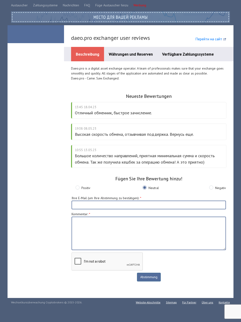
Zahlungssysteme (45, 5)
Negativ (220, 188)
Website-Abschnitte (148, 302)
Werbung (139, 5)
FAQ (87, 5)
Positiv (85, 188)
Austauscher (19, 5)
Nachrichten (71, 5)
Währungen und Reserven (131, 54)
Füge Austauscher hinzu (111, 5)
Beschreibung (87, 54)
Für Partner (189, 302)
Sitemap (171, 302)
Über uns (207, 302)
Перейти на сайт (208, 39)
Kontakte (224, 302)
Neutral (154, 188)
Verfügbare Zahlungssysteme (188, 54)
